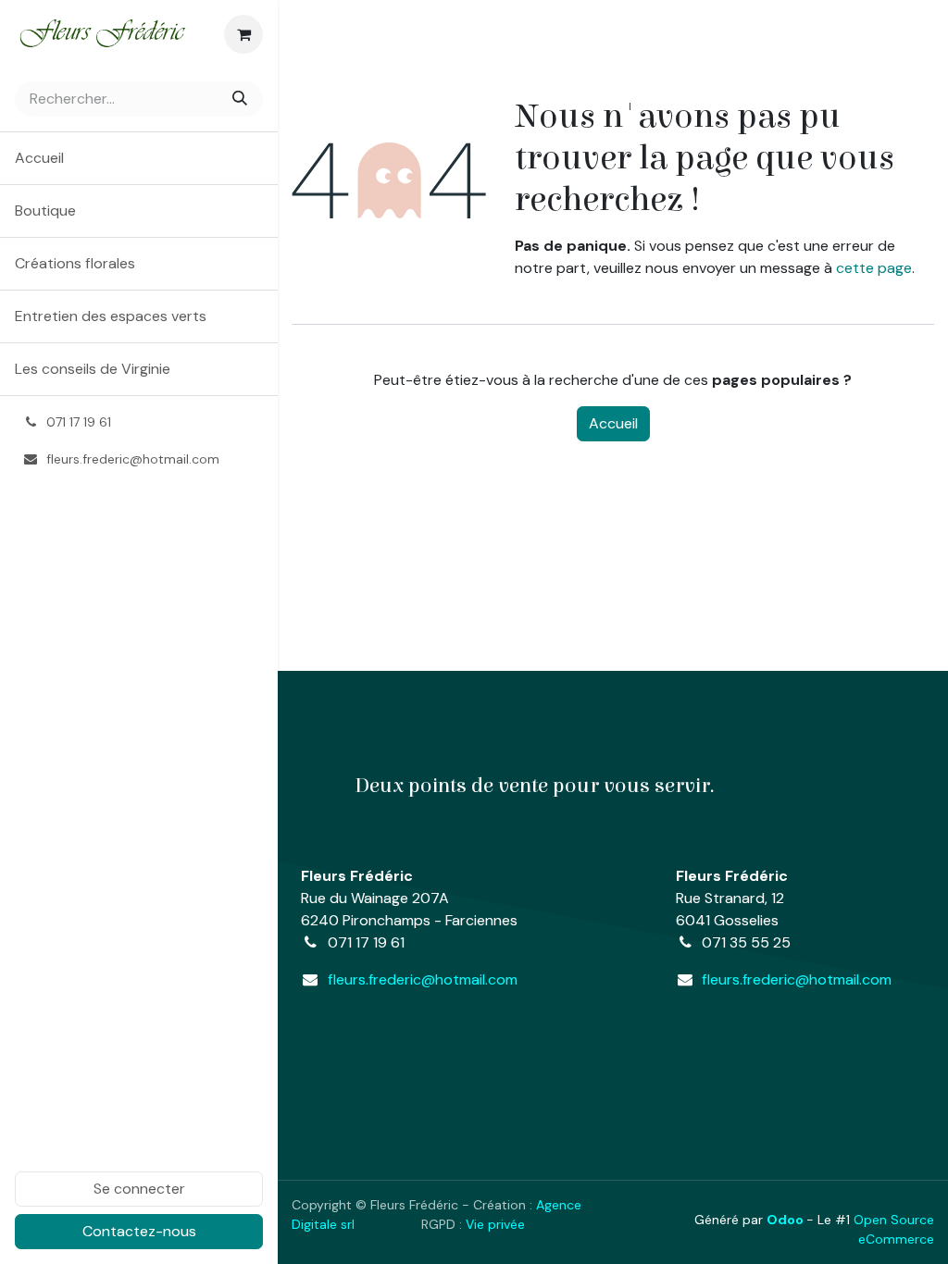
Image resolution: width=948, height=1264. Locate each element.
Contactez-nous (139, 1231)
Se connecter (139, 1188)
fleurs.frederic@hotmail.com (423, 979)
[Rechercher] (241, 99)
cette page (874, 268)
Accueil (613, 423)
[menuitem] (139, 158)
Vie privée (497, 1224)
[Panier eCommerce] (243, 34)
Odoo (786, 1219)
